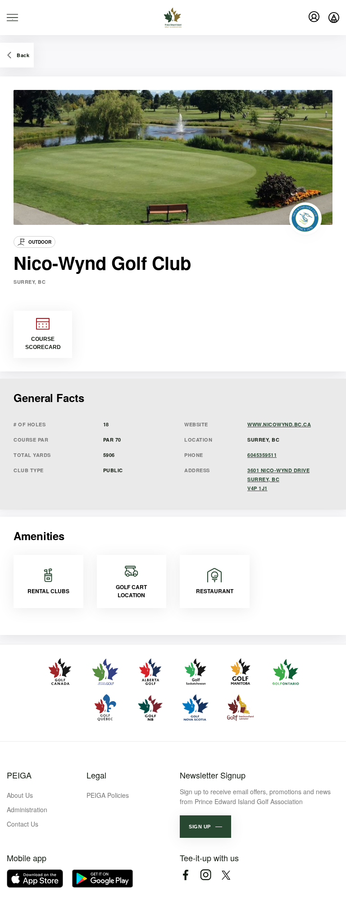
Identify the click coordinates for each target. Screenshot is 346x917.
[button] (205, 826)
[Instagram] (205, 875)
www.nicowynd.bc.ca (279, 424)
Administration (27, 809)
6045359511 (262, 455)
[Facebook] (185, 875)
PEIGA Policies (107, 795)
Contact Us (22, 823)
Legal (96, 775)
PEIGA (19, 775)
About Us (20, 795)
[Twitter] (226, 875)
